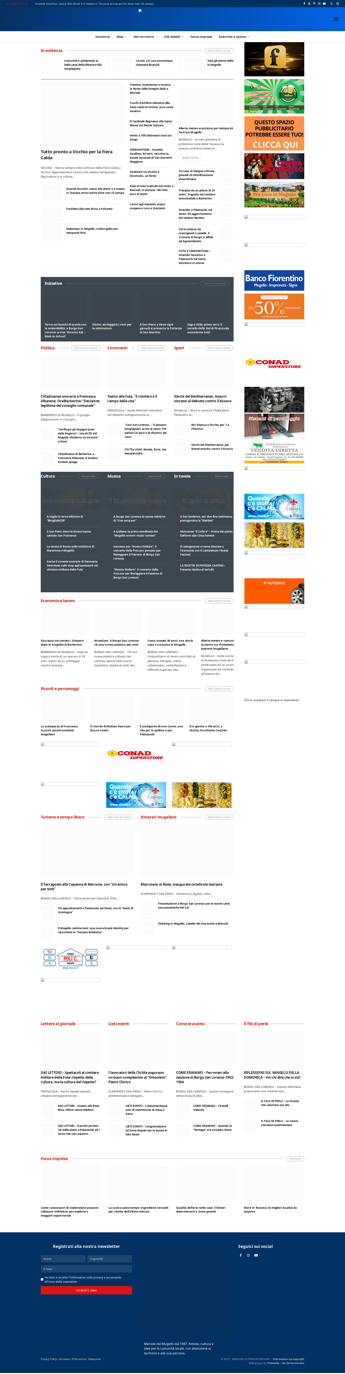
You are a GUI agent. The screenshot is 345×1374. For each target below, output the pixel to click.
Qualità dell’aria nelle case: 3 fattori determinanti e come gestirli (200, 1210)
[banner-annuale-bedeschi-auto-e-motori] (274, 608)
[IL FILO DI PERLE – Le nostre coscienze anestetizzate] (250, 1125)
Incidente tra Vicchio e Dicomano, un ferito (144, 174)
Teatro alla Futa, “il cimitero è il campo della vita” (132, 398)
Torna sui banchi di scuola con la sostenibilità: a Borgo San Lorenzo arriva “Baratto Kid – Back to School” (65, 330)
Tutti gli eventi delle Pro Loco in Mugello (226, 63)
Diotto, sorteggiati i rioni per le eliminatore (112, 326)
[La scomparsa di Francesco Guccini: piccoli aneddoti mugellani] (63, 708)
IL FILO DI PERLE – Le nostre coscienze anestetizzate (279, 1123)
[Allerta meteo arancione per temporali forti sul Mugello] (206, 105)
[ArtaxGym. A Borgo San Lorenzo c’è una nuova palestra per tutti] (118, 622)
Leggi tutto (190, 157)
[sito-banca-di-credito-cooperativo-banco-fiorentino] (274, 290)
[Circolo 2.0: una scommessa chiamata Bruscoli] (122, 68)
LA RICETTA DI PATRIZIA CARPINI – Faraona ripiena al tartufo (202, 567)
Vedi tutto (295, 1158)
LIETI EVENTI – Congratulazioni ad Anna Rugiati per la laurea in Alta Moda (146, 1130)
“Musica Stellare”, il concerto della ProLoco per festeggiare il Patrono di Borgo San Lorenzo (137, 573)
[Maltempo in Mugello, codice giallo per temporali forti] (52, 233)
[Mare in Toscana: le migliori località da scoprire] (274, 1183)
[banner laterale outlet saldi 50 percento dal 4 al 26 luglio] (274, 318)
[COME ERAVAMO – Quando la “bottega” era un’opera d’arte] (183, 1130)
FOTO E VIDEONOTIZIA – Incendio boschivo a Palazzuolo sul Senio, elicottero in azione (195, 257)
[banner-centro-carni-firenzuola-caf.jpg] (274, 462)
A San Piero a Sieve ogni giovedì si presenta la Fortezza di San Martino (161, 328)
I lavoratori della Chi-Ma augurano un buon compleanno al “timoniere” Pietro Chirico (137, 1077)
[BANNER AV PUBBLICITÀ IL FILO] (274, 149)
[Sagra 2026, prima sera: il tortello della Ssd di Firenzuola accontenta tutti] (208, 305)
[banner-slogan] (274, 75)
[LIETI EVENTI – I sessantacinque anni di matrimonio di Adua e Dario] (115, 1110)
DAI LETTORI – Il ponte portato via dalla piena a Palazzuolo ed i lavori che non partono (79, 1130)
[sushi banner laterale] (202, 948)
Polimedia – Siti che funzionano (285, 1363)
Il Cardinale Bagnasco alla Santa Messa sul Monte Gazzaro (151, 123)
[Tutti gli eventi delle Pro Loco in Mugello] (194, 68)
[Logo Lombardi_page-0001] (70, 745)
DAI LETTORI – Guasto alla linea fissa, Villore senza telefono (78, 1108)
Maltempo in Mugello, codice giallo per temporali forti (92, 231)
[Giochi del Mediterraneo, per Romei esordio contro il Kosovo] (181, 449)
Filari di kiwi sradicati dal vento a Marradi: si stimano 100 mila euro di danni (151, 190)
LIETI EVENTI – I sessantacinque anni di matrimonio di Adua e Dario (146, 1110)
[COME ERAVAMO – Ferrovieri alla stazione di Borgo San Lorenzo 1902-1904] (206, 1048)
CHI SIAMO (172, 37)
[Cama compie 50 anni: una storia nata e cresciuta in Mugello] (172, 622)
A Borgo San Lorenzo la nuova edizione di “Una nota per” (139, 518)
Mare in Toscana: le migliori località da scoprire (270, 1210)
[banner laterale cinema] (274, 178)
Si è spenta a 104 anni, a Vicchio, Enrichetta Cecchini (208, 728)
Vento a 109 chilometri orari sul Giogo (150, 137)
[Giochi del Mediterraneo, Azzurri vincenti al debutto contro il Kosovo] (204, 372)
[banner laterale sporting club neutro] (136, 948)
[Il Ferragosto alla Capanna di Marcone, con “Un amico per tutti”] (87, 851)
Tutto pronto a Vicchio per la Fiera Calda (77, 154)
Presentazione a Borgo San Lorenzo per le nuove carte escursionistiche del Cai (194, 905)
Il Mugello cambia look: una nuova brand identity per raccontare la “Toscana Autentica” (93, 930)
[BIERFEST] (274, 112)
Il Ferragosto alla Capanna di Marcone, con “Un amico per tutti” (84, 886)
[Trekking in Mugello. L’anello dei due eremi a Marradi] (147, 928)
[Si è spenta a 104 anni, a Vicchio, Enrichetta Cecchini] (211, 708)
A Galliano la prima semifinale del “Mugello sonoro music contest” (135, 533)
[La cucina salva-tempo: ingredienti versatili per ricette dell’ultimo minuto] (138, 1183)
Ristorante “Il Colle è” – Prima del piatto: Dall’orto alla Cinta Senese (206, 533)
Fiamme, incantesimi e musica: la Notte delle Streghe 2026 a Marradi (150, 89)
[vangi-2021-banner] (70, 981)
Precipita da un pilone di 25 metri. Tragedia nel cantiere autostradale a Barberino (197, 194)
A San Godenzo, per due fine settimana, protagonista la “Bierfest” (206, 518)
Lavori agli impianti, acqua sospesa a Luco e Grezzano (147, 206)
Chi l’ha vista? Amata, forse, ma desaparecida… (145, 451)
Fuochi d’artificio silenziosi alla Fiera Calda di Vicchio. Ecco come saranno (151, 107)
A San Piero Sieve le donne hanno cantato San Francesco (69, 533)
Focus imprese (201, 37)
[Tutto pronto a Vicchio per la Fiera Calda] (83, 113)
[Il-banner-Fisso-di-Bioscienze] (274, 635)
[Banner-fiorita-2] (202, 807)
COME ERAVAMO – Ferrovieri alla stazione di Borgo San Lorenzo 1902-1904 (205, 1077)
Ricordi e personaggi (60, 688)
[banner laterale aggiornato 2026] (70, 970)
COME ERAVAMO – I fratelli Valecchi (210, 1108)
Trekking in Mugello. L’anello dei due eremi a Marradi (193, 923)
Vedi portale (88, 476)
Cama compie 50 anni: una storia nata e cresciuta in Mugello (170, 642)
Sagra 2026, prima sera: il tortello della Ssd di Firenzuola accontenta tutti (208, 328)
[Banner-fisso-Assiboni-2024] (274, 246)
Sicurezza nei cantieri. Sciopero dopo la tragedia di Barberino (62, 642)
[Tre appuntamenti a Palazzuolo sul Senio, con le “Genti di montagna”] (47, 912)
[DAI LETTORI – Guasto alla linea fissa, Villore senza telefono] (47, 1110)
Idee (120, 37)
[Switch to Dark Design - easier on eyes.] (331, 3)
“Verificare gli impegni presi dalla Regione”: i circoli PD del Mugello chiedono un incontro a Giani (78, 435)
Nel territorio (144, 37)
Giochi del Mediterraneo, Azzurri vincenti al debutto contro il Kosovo (203, 398)
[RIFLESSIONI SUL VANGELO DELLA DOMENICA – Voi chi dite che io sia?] (274, 1048)
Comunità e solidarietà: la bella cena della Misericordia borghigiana (83, 65)
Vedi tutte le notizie (219, 50)
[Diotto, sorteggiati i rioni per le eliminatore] (113, 305)
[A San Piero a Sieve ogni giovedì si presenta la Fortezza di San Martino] (161, 305)
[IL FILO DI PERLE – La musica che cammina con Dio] (250, 1105)
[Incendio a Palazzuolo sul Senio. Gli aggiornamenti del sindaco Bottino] (226, 214)
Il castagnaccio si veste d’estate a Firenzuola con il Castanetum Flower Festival (204, 550)
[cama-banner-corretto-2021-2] (274, 438)
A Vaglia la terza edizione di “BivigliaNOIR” (65, 518)
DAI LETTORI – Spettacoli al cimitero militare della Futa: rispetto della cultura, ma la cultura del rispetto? (70, 1077)
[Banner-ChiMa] (136, 807)
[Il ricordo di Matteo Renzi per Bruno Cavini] (112, 708)
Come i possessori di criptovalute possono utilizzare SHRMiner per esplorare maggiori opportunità (69, 1211)
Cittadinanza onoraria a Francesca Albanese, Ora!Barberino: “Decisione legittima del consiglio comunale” (70, 401)
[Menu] (336, 19)
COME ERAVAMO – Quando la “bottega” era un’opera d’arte (212, 1128)
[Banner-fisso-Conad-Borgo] (136, 767)
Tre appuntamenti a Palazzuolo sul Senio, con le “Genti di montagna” (95, 910)
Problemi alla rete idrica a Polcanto (89, 209)
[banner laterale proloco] (274, 206)
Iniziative (102, 37)
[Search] (337, 3)
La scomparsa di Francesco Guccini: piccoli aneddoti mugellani (59, 730)
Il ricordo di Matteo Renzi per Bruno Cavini (110, 728)
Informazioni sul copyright (288, 1359)
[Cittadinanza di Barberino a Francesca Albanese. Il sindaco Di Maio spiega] (47, 458)
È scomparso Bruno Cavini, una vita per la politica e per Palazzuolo (161, 730)
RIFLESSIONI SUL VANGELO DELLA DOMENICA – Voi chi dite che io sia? (272, 1074)
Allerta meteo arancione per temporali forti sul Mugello (206, 130)
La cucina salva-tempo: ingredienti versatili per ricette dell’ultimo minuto (138, 1210)
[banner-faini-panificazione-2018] (70, 785)
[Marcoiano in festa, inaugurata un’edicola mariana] (187, 851)
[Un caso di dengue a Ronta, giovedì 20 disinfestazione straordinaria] (226, 176)
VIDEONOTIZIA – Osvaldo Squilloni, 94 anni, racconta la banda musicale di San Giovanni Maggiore (151, 155)
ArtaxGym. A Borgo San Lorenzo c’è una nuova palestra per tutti (116, 642)
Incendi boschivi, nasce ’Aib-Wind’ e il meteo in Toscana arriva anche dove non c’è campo (94, 4)
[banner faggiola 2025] (202, 745)
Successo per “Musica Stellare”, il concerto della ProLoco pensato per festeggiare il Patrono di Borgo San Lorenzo (137, 552)
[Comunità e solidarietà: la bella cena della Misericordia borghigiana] (51, 68)
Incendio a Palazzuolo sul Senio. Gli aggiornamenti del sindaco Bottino (195, 214)
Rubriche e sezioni (232, 37)
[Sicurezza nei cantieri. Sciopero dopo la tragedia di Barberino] (65, 622)
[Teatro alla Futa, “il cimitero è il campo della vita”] (137, 372)
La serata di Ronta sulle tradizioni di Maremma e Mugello (70, 548)
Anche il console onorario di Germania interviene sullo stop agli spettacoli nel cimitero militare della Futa (72, 565)
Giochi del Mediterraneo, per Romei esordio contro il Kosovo (212, 447)
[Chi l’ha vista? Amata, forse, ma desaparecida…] (114, 454)
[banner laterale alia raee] (274, 218)
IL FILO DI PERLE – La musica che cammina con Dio (280, 1103)
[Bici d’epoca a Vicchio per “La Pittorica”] (181, 429)
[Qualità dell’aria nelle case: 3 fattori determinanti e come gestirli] (206, 1183)
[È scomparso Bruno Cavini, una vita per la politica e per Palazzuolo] (162, 708)
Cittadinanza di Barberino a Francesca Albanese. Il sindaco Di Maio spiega (78, 458)
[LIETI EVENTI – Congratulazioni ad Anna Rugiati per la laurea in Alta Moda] (115, 1131)
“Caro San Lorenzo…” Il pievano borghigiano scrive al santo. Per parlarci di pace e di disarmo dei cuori (146, 431)
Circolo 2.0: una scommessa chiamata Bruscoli (154, 63)
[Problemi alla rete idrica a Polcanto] (52, 213)
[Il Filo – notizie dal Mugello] (173, 19)
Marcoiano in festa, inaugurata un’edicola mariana (181, 884)
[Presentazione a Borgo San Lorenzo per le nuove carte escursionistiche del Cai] (147, 908)
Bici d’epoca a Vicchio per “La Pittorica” (210, 427)
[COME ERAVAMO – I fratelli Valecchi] (183, 1110)
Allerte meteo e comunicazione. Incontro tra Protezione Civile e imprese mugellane (223, 644)
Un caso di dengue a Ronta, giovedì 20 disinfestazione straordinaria (197, 175)
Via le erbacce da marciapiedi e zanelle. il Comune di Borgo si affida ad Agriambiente (196, 235)
